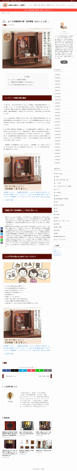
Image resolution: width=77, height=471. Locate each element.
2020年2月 (57, 162)
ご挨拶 (64, 62)
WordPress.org (57, 255)
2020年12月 (58, 131)
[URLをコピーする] (48, 370)
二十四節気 (58, 192)
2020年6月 (57, 150)
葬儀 (56, 233)
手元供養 (57, 214)
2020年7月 (57, 147)
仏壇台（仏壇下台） (60, 205)
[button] (6, 370)
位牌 (56, 211)
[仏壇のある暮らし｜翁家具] (13, 5)
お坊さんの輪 (58, 173)
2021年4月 (57, 118)
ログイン (56, 249)
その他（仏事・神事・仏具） (62, 179)
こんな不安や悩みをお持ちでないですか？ (21, 84)
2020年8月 (57, 144)
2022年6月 (57, 77)
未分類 (57, 217)
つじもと (10, 401)
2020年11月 (58, 134)
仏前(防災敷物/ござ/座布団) (61, 198)
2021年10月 (58, 99)
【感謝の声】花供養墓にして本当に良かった (22, 82)
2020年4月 (57, 156)
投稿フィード (57, 251)
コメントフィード (58, 253)
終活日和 (57, 224)
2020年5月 (57, 153)
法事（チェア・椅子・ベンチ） (62, 220)
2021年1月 (57, 128)
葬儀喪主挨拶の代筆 (60, 236)
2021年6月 (57, 112)
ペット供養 (58, 183)
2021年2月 (57, 125)
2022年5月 (57, 81)
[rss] (72, 1)
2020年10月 (58, 137)
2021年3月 (57, 121)
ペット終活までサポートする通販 (63, 186)
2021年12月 (58, 93)
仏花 (56, 208)
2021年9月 (57, 103)
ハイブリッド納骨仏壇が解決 (18, 79)
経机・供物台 (58, 227)
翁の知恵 (57, 230)
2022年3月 (57, 87)
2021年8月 (57, 106)
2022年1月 (57, 90)
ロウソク (57, 189)
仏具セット (58, 195)
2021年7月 (57, 109)
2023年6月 (57, 74)
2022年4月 (57, 84)
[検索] (74, 1)
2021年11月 (58, 96)
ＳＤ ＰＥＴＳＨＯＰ (60, 239)
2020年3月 (57, 159)
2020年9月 (57, 140)
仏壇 (5, 362)
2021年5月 (57, 115)
